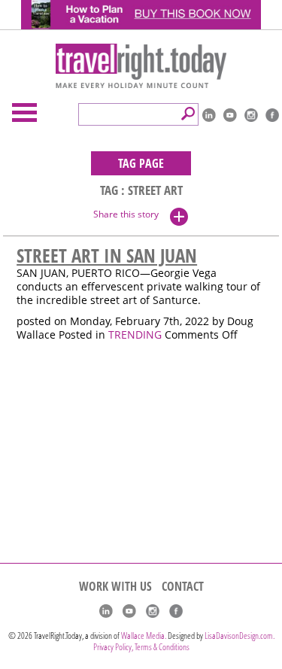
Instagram (251, 115)
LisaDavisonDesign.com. (239, 635)
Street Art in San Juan (107, 255)
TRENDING (135, 335)
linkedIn (209, 115)
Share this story (126, 214)
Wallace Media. (143, 635)
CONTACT (183, 586)
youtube (230, 115)
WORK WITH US (115, 586)
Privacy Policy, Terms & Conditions (141, 646)
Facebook (272, 115)
